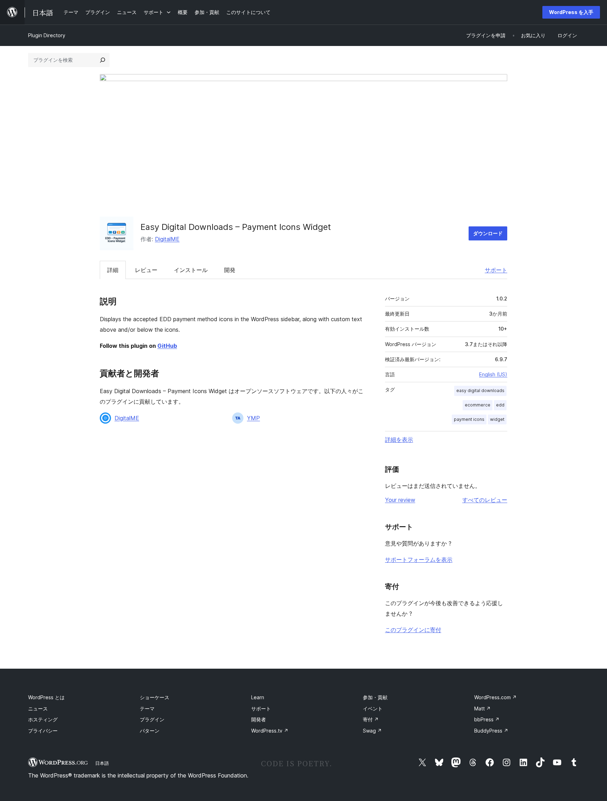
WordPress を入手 (571, 12)
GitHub (167, 345)
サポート (496, 269)
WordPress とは (46, 697)
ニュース (38, 708)
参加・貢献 (375, 697)
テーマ (147, 708)
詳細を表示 (399, 439)
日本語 (102, 763)
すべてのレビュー (484, 499)
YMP (253, 418)
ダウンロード (488, 233)
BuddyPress (491, 731)
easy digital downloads (480, 390)
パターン (149, 731)
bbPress (487, 719)
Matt (482, 708)
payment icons (469, 419)
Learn (257, 697)
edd (500, 405)
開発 (229, 269)
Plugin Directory (46, 35)
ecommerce (477, 405)
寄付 (371, 719)
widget (497, 419)
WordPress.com (495, 697)
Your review (400, 499)
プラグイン (152, 719)
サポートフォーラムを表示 (418, 559)
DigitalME (167, 239)
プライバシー (43, 731)
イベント (373, 708)
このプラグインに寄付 (413, 629)
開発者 (258, 719)
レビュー (146, 269)
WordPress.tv (269, 731)
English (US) (493, 374)
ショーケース (154, 697)
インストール (191, 269)
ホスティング (43, 719)
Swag (372, 731)
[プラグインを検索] (103, 60)
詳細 (112, 269)
